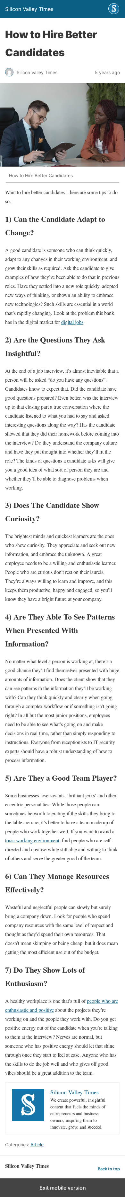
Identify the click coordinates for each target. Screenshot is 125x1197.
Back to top (109, 1169)
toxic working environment (32, 840)
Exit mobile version (62, 1187)
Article (37, 1144)
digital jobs (72, 321)
